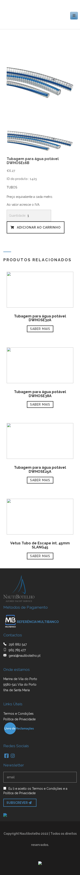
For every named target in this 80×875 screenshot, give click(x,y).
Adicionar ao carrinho (38, 227)
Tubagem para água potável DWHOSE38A (40, 394)
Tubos (12, 187)
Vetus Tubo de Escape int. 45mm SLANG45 (40, 545)
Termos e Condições (18, 713)
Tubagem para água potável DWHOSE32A (40, 318)
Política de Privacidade (19, 719)
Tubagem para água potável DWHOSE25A (40, 469)
